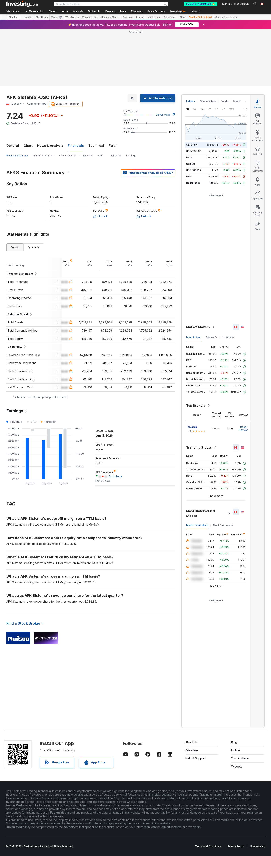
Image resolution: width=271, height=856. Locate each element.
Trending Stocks (199, 447)
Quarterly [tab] (34, 247)
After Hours (42, 17)
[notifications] (255, 4)
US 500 (190, 163)
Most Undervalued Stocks (200, 513)
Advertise (191, 750)
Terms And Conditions (208, 846)
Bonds (224, 101)
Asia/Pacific (170, 17)
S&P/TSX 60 (193, 151)
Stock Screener (156, 11)
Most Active (193, 337)
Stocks (13, 17)
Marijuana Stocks (110, 17)
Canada (28, 17)
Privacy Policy (236, 846)
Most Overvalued (223, 525)
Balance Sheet (67, 155)
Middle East (154, 17)
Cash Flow (87, 155)
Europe (140, 17)
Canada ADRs (89, 17)
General (12, 146)
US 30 (189, 157)
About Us (191, 742)
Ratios (101, 155)
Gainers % (211, 337)
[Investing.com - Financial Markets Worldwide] (22, 4)
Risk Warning (257, 846)
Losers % (228, 337)
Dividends (115, 155)
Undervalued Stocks (226, 17)
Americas (128, 17)
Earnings (131, 155)
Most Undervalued (197, 525)
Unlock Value (163, 114)
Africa (183, 17)
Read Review (243, 428)
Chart (28, 146)
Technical (96, 146)
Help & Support (195, 758)
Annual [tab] (15, 247)
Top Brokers (196, 405)
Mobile (235, 750)
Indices (190, 101)
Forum (113, 146)
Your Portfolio (240, 758)
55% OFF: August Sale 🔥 (200, 4)
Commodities (208, 101)
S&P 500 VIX (193, 170)
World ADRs (72, 17)
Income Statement (43, 155)
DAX (189, 176)
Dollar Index (193, 182)
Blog (234, 742)
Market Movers (198, 327)
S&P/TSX (191, 144)
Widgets (236, 766)
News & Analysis (50, 146)
